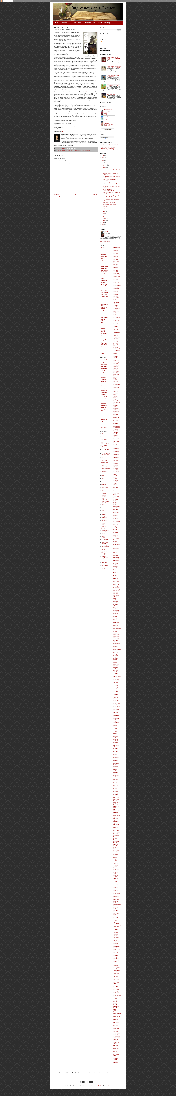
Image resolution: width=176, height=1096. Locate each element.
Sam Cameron (116, 923)
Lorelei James (104, 390)
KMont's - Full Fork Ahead (104, 285)
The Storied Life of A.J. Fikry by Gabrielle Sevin (109, 149)
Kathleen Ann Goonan (115, 698)
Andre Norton (115, 270)
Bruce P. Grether (116, 323)
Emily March (115, 465)
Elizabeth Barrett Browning (116, 446)
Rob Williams (115, 908)
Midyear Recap (104, 514)
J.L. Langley (115, 532)
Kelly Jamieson (116, 715)
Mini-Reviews (104, 517)
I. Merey (114, 526)
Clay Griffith (115, 382)
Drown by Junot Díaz (104, 145)
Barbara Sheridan (116, 302)
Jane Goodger (115, 564)
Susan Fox (115, 984)
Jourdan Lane (115, 646)
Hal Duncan (115, 518)
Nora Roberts (103, 401)
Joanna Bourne (116, 610)
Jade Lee (115, 552)
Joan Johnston (116, 608)
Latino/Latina (104, 502)
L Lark (114, 727)
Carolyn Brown (116, 334)
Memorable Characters (103, 512)
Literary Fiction (104, 505)
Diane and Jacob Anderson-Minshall (116, 427)
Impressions (103, 493)
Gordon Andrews (116, 512)
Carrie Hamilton (116, 338)
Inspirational (103, 495)
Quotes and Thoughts (103, 528)
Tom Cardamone (116, 1017)
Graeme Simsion (116, 514)
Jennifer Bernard (116, 583)
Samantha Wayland (117, 928)
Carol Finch (115, 331)
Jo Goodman (103, 377)
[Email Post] (67, 148)
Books (102, 465)
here (63, 131)
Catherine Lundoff (116, 348)
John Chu (115, 619)
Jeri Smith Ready (116, 587)
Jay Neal (114, 569)
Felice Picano (115, 487)
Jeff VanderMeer (116, 576)
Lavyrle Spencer (116, 745)
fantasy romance (104, 570)
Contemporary (104, 471)
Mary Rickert (115, 823)
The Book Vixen (104, 333)
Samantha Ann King (117, 925)
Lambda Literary (104, 287)
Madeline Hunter (116, 797)
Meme (102, 508)
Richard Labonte (116, 899)
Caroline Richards (116, 332)
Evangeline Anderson (115, 484)
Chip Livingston (116, 368)
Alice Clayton (115, 259)
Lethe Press (67, 150)
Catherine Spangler (116, 350)
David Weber (115, 414)
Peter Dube (115, 876)
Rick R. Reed (115, 901)
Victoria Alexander (116, 1033)
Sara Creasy (115, 934)
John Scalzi (115, 627)
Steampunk (103, 548)
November (105, 165)
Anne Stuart (115, 293)
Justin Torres (115, 670)
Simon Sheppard (116, 967)
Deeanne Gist (115, 418)
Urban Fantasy (87, 150)
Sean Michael (115, 943)
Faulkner (114, 486)
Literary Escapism (104, 292)
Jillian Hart (115, 599)
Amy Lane (115, 268)
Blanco (114, 314)
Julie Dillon (115, 662)
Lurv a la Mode (104, 294)
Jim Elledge (115, 604)
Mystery (103, 519)
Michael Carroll (116, 841)
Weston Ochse (116, 1048)
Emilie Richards (116, 462)
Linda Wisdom (116, 766)
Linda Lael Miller (116, 762)
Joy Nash (115, 647)
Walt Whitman (115, 1043)
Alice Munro (115, 262)
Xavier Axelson (116, 1057)
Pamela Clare (103, 403)
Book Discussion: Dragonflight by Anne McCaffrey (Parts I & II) (113, 85)
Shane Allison (115, 947)
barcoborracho (104, 425)
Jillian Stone (115, 601)
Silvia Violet (115, 965)
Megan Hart (115, 827)
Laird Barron (115, 733)
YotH (102, 567)
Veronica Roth (115, 1030)
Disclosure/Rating (104, 23)
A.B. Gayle (115, 249)
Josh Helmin (115, 640)
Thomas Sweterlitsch (115, 1010)
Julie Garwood (116, 664)
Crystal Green (115, 391)
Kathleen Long (116, 701)
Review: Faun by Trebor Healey (109, 202)
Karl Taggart (115, 685)
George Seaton (116, 507)
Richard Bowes (116, 898)
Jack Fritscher (116, 542)
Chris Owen (115, 369)
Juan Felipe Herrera (117, 649)
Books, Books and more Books (104, 263)
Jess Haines (115, 593)
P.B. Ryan (115, 859)
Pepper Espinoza (116, 875)
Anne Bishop (115, 287)
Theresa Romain (116, 1006)
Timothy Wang (116, 1014)
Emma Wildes (115, 469)
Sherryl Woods (116, 958)
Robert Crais (115, 910)
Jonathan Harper (116, 634)
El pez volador (104, 427)
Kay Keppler (115, 707)
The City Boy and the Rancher (106, 112)
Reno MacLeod (116, 895)
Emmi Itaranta (116, 471)
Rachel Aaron (115, 887)
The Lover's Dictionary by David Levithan (108, 147)
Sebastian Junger (116, 946)
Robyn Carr (115, 915)
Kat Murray (115, 688)
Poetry (102, 524)
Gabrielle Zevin (116, 496)
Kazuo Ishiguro (116, 709)
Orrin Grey (115, 857)
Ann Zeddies (115, 284)
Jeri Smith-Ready (116, 589)
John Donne (115, 621)
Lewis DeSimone (116, 753)
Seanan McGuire (116, 944)
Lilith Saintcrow (116, 757)
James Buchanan (116, 554)
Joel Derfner (115, 614)
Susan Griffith (115, 987)
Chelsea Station (104, 268)
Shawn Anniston (116, 955)
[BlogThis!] (71, 149)
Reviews (64, 23)
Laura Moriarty (116, 742)
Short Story (115, 961)
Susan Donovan (116, 980)
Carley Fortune (107, 119)
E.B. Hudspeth (116, 435)
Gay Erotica (103, 483)
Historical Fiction (104, 487)
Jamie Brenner (116, 561)
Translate (110, 139)
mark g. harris (115, 1062)
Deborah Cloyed (116, 417)
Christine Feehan (116, 375)
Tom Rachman (116, 1022)
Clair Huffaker (115, 379)
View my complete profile (105, 241)
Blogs (102, 463)
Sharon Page (115, 952)
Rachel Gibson (116, 892)
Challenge (103, 469)
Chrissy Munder (116, 371)
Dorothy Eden (115, 432)
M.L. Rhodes (115, 796)
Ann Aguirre (103, 362)
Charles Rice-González (115, 357)
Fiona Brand (115, 489)
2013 (103, 160)
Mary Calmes (115, 818)
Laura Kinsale (115, 739)
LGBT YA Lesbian (105, 501)
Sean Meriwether (116, 941)
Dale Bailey (115, 394)
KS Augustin (115, 674)
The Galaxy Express (103, 336)
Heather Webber (116, 523)
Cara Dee (115, 328)
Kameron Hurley (116, 679)
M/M (102, 507)
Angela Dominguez (116, 276)
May (104, 213)
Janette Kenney (116, 567)
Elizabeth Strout (116, 454)
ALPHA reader (104, 249)
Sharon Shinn (115, 953)
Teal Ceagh (115, 1000)
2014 (103, 159)
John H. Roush (116, 622)
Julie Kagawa (115, 667)
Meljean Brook (104, 396)
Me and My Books (104, 296)
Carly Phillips (115, 329)
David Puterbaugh (116, 409)
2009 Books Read (105, 435)
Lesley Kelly (115, 751)
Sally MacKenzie (116, 922)
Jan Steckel (115, 563)
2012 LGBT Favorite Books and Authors (105, 454)
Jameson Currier (116, 560)
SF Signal (103, 322)
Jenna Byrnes (115, 580)
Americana (103, 459)
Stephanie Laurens (116, 970)
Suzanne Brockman (117, 995)
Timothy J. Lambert (117, 1013)
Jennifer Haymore (116, 586)
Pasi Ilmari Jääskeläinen (115, 867)
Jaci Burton (115, 541)
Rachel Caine (115, 890)
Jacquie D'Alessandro (115, 551)
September (105, 206)
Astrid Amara (115, 299)
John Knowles (115, 624)
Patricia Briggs (116, 869)
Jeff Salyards (115, 575)
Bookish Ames (104, 256)
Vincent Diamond (116, 1037)
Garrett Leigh (115, 500)
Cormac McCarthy (116, 384)
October (104, 167)
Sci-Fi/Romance (104, 539)
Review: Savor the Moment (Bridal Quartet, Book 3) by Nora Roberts (114, 67)
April (104, 215)
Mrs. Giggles (103, 298)
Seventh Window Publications (104, 543)
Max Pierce (115, 826)
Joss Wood (115, 644)
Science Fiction (104, 540)
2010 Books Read (105, 438)
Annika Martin (115, 294)
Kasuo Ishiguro (116, 687)
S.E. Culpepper (116, 918)
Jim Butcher (115, 602)
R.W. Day (115, 886)
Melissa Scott (115, 833)
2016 (103, 155)
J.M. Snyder (115, 535)
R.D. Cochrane (116, 884)
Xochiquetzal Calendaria (115, 1059)
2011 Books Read (104, 443)
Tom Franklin (115, 1019)
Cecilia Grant (115, 351)
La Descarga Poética (103, 422)
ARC (60, 150)
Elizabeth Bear (116, 448)
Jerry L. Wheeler (116, 590)
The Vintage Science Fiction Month (104, 557)
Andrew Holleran (116, 273)
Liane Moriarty (116, 756)
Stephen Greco (116, 973)
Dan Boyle (115, 399)
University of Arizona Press (104, 560)
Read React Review (103, 311)
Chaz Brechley (116, 362)
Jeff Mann (115, 573)
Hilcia (107, 231)
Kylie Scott (115, 725)
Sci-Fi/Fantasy (104, 537)
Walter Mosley (116, 1045)
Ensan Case (115, 472)
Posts (103, 41)
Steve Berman (116, 974)
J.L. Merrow (115, 533)
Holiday (102, 490)
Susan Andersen (116, 979)
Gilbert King (115, 509)
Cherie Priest (115, 363)
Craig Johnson (116, 387)
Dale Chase (115, 396)
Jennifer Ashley (116, 581)
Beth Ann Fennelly (116, 308)
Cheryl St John (104, 366)
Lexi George (115, 754)
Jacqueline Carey (116, 544)
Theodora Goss (116, 1003)
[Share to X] (72, 149)
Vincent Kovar (116, 1039)
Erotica (102, 478)
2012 (58, 150)
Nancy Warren (116, 845)
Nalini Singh (103, 398)
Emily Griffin (115, 463)
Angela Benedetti (104, 359)
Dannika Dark (115, 405)
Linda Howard (115, 760)
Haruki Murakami (116, 521)
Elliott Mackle (115, 459)
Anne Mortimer (116, 290)
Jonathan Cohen (116, 633)
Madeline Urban (116, 799)
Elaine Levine (115, 442)
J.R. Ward (115, 536)
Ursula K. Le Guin (116, 1027)
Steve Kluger (103, 407)
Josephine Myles (116, 638)
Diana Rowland (116, 425)
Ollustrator (100, 1085)
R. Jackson (115, 882)
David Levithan (116, 408)
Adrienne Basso (116, 252)
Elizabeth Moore (116, 453)
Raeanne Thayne (116, 893)
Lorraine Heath (116, 787)
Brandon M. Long (116, 318)
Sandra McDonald (116, 931)
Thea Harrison (115, 1001)
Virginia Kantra (116, 1042)
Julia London (115, 655)
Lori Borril (115, 782)
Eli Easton (115, 444)
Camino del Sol (104, 466)
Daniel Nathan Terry (117, 403)
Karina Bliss (115, 683)
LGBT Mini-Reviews (105, 499)
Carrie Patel (115, 341)
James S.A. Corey (116, 558)
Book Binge (103, 254)
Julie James (115, 665)
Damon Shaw (115, 397)
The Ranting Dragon (103, 347)
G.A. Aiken (115, 490)
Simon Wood (115, 968)
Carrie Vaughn (115, 343)
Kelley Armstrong (116, 712)
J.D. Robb (115, 529)
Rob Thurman (115, 907)
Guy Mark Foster (116, 517)
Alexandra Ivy (115, 258)
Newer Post (56, 194)
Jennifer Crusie (104, 375)
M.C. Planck (115, 794)
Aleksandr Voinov (116, 255)
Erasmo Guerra (116, 475)
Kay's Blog (103, 282)
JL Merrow (115, 539)
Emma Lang (115, 468)
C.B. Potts (115, 325)
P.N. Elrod (115, 860)
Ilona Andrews (104, 372)
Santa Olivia (115, 932)
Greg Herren (115, 515)
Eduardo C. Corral (116, 439)
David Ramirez (116, 411)
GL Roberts (115, 492)
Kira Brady (115, 716)
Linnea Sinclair (104, 383)
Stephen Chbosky (116, 971)
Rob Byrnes (115, 905)
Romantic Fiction (104, 536)
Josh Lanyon (115, 641)
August (104, 208)
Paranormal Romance (103, 523)
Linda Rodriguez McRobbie (116, 764)
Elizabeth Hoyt (104, 368)
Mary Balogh (103, 394)
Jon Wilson (115, 631)
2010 (103, 224)
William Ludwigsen (116, 1052)
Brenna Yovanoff (116, 320)
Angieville (103, 252)
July (104, 209)
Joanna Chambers (116, 611)
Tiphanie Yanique (116, 1016)
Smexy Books (104, 324)
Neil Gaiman (115, 847)
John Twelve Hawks (117, 628)
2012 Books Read (105, 449)
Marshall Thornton (116, 815)
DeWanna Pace (116, 415)
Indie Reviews (104, 280)
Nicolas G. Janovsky (115, 852)
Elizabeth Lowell (116, 451)
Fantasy (103, 479)
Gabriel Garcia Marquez (116, 494)
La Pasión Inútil (104, 419)
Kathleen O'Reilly (116, 703)
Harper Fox (115, 520)
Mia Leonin (115, 838)
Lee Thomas (115, 748)
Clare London (115, 381)
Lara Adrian (115, 734)
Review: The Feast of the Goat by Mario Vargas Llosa (114, 94)
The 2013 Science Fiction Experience (105, 554)
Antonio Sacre (116, 296)
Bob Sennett (115, 315)
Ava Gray (115, 300)
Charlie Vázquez (116, 360)
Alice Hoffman (116, 261)
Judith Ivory (115, 652)
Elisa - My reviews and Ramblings (104, 271)
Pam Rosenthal (116, 862)
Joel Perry (115, 617)
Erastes (114, 477)
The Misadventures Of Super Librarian (104, 343)
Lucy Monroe (115, 791)
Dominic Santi (115, 429)
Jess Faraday (115, 592)
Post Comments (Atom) (64, 196)
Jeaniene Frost (116, 572)
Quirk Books (103, 526)
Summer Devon (116, 977)
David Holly (115, 406)
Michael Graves (116, 842)
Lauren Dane (115, 743)
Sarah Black (115, 935)
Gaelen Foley (115, 497)
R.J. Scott (106, 114)
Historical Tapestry (103, 278)
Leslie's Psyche (104, 290)
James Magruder (116, 557)
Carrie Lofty (115, 340)
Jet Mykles (115, 596)
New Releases (104, 520)
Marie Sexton (115, 809)
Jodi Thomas (103, 379)
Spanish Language (105, 545)
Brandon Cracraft (116, 317)
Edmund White (116, 438)
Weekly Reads (104, 564)
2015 (103, 157)
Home (57, 23)
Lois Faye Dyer (116, 775)
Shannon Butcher (116, 949)
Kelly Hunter (115, 713)
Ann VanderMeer (116, 282)
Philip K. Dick (115, 878)
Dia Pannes (115, 422)
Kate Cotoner (115, 691)
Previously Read (90, 23)
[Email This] (69, 149)
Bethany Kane (116, 309)
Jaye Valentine (116, 570)
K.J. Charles (115, 673)
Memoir (102, 510)
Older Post (95, 194)
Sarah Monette (116, 938)
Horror (102, 492)
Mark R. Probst (116, 813)
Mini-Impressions (104, 516)
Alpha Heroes (103, 247)
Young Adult (103, 568)
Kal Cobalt (115, 677)
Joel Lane (115, 616)
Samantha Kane (116, 926)
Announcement (104, 460)
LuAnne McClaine (116, 790)
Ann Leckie (115, 280)
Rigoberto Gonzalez (117, 904)
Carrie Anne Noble (116, 337)
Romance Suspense (105, 534)
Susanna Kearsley (116, 994)
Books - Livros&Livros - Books (104, 259)
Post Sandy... (105, 171)
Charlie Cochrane (116, 359)
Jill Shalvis (115, 598)
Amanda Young (116, 265)
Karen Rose (115, 682)
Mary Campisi (115, 820)
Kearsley (114, 710)
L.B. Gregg (115, 730)
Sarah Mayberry (116, 937)
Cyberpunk (103, 476)
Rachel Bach (115, 889)
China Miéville (115, 366)
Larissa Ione (115, 736)
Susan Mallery (116, 989)
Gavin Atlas (103, 370)
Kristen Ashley (116, 724)
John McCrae (115, 625)
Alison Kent (115, 264)
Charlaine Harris (116, 354)
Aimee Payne (115, 253)
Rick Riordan (115, 902)
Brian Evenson (116, 321)
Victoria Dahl (115, 1034)
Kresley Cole (103, 381)
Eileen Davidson (116, 441)
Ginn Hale (115, 511)
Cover (102, 475)
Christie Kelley (116, 372)
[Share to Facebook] (73, 149)
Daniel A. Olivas (116, 400)
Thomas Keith (115, 1007)
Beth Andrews (115, 306)
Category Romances (105, 468)
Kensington (103, 496)
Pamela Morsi (104, 405)
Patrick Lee (115, 870)
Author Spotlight (104, 462)
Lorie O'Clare (115, 785)
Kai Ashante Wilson (117, 676)
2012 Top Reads (104, 456)
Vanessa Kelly (116, 1028)
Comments (104, 44)
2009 (103, 226)
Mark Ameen (115, 812)
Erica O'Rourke (116, 478)
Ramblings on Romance (104, 308)
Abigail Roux (115, 250)
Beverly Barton (116, 311)
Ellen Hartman (116, 457)
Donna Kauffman (116, 430)
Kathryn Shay (115, 704)
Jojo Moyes (115, 630)
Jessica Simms (116, 595)
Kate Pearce (115, 693)
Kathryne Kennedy (116, 706)
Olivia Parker (115, 856)
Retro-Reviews (104, 531)
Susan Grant (115, 986)
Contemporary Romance (104, 473)
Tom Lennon (115, 1021)
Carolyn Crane (104, 364)
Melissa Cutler (116, 830)
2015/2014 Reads (75, 23)
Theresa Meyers (116, 1004)
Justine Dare (115, 671)
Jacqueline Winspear (115, 546)
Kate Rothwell (115, 694)
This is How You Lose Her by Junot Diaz (108, 148)
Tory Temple (115, 1024)
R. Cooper (115, 881)
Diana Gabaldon (116, 423)
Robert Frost (115, 911)
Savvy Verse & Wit (104, 317)
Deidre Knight (115, 420)
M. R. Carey (115, 793)
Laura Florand (115, 737)
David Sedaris (115, 412)
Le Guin (114, 746)
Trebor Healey (81, 150)
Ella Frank (115, 456)
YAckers (102, 353)
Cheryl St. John (116, 365)
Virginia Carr (115, 1040)
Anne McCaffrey (116, 288)
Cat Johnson (115, 347)
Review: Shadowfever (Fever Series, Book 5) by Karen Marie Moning (113, 58)
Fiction (102, 481)
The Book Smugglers (103, 331)
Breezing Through (104, 266)
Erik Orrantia (115, 480)
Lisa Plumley (115, 772)
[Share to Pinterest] (75, 149)
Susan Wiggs (115, 991)
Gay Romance (104, 486)
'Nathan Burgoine (116, 247)
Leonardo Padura (116, 749)
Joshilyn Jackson (116, 643)
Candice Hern (115, 326)
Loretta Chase (104, 392)
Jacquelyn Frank (116, 548)
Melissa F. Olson (116, 832)
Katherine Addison (116, 696)
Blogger (109, 1085)
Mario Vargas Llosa (117, 810)
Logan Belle (115, 773)
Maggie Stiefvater (116, 800)
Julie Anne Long (116, 661)
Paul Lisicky (115, 873)
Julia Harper (115, 654)
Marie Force (115, 807)
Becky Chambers (116, 303)
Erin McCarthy (116, 481)
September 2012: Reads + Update (109, 204)
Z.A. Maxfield (115, 1061)
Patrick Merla (115, 872)
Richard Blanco (116, 896)
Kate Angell (115, 690)
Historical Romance (105, 489)
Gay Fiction (103, 484)
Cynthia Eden (115, 393)
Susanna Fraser (116, 992)
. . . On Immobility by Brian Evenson (110, 182)
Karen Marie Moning (117, 680)
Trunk (87, 91)
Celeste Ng (115, 353)
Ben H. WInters (116, 305)
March (104, 216)
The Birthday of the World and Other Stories (98, 1076)
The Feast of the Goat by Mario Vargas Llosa (109, 144)
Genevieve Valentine (115, 504)
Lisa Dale (103, 385)
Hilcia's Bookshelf (107, 109)
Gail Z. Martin (115, 499)
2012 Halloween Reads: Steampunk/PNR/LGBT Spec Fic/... (110, 190)
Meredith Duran (116, 836)
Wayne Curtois (116, 1046)
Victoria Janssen (104, 412)
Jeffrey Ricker (115, 578)
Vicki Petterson (116, 1031)
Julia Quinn (115, 657)
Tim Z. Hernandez (116, 1011)
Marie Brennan (116, 806)
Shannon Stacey (116, 950)
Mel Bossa (115, 829)
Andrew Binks (115, 271)
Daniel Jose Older (116, 402)
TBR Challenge (104, 549)
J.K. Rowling (115, 530)
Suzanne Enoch (116, 997)
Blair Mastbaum (116, 312)
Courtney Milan (116, 386)
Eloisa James (115, 460)
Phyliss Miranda (116, 879)
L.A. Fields (115, 728)
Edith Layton (115, 436)
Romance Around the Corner (104, 315)
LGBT (71, 150)
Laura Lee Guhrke (116, 740)
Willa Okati (115, 1051)
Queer (74, 150)
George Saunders (116, 506)
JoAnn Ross (115, 607)
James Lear (115, 555)
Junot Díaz (115, 668)
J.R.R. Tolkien (116, 538)
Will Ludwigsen (116, 1049)
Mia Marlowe (115, 839)
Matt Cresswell (116, 824)
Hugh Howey (115, 524)
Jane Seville (115, 566)
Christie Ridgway (116, 374)
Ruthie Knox (115, 917)
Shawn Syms (115, 957)
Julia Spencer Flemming (115, 659)
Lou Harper (115, 788)
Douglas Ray (115, 433)
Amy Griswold (115, 267)
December (105, 164)
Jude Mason (115, 650)
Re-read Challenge (105, 530)
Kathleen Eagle (116, 700)
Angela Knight (115, 277)
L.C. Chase (115, 731)
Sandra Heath (115, 929)
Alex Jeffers (115, 256)
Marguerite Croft (116, 804)
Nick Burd (115, 848)
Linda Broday (115, 759)
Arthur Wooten (116, 297)
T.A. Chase (115, 998)
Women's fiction (104, 565)
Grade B (63, 150)
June (104, 211)
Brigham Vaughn (107, 125)
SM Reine (115, 920)
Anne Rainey (115, 291)
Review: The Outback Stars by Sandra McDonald (113, 76)
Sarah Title (115, 940)
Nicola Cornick (116, 850)
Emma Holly (115, 466)
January (104, 220)
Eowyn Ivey (115, 474)
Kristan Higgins (116, 722)
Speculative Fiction (105, 546)
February (105, 218)
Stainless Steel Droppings (104, 328)
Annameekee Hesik (117, 285)
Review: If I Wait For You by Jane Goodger (111, 195)
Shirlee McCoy (116, 960)
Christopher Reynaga (115, 378)
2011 (103, 222)
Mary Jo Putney (116, 821)
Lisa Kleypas (103, 388)
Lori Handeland (116, 784)
